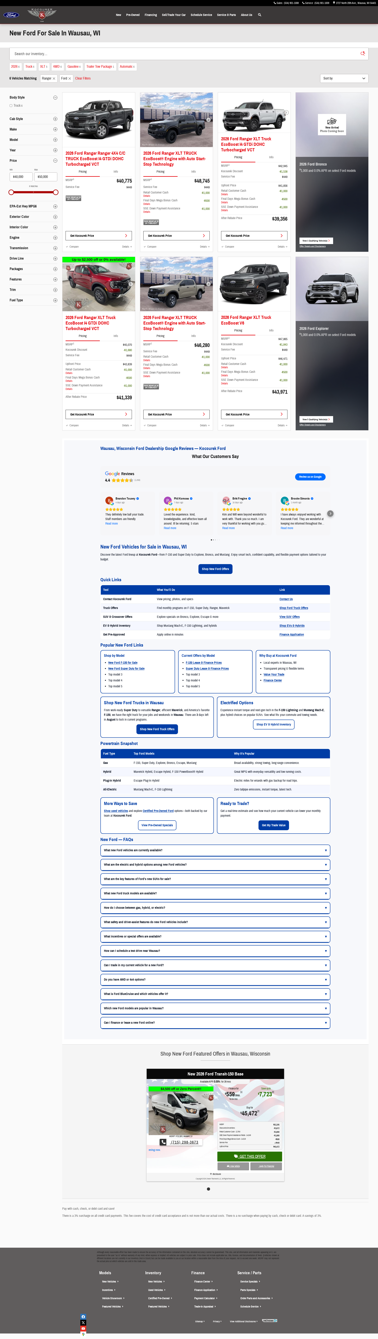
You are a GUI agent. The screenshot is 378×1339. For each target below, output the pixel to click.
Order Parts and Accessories (255, 1298)
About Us (246, 15)
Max (36, 169)
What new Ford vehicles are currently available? (133, 850)
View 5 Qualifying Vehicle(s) (315, 420)
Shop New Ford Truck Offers (157, 729)
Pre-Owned (133, 15)
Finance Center (273, 680)
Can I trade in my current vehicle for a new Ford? (134, 965)
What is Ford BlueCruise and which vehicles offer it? (136, 994)
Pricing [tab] (83, 172)
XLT (43, 66)
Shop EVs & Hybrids (292, 626)
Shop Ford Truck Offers (294, 608)
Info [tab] (116, 172)
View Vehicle (234, 1159)
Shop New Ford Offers (215, 569)
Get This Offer (251, 1149)
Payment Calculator (204, 1298)
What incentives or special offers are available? (132, 936)
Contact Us (286, 599)
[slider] (11, 192)
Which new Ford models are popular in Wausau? (134, 1008)
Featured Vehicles (111, 1306)
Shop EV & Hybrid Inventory (274, 724)
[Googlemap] (83, 1334)
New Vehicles (109, 1281)
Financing (151, 15)
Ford (64, 78)
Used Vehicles (155, 1290)
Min (11, 169)
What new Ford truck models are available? (130, 893)
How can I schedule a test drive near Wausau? (132, 951)
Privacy (216, 1321)
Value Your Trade (274, 674)
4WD (57, 66)
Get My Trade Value (273, 825)
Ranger (46, 78)
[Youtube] (83, 1329)
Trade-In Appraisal (204, 1306)
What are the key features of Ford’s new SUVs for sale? (137, 879)
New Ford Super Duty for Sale (126, 669)
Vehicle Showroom (112, 1298)
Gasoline (74, 66)
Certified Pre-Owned (159, 1298)
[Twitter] (83, 1323)
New (118, 15)
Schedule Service (201, 15)
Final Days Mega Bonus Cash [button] (160, 202)
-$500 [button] (206, 201)
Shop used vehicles (116, 811)
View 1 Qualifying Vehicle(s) (315, 241)
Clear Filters (83, 78)
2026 (15, 66)
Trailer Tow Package (100, 66)
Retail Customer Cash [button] (155, 194)
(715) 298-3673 (184, 1142)
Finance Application (292, 635)
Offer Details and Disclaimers (313, 246)
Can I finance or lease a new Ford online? (129, 1023)
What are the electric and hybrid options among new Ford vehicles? (145, 865)
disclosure (216, 1166)
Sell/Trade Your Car (174, 15)
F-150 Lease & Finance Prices (204, 663)
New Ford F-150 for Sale (122, 663)
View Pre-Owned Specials (157, 825)
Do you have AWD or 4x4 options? (124, 980)
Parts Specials (248, 1290)
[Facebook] (83, 1317)
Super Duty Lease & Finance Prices (207, 669)
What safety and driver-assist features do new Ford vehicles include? (146, 922)
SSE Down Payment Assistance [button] (161, 210)
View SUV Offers (290, 617)
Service (226, 15)
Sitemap (199, 1321)
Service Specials (249, 1281)
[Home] (11, 15)
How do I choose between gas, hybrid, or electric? (134, 908)
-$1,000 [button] (205, 193)
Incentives (107, 1290)
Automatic (127, 66)
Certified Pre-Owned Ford (158, 811)
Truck (29, 66)
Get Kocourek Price (82, 236)
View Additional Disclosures (243, 1321)
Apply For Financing (266, 1159)
